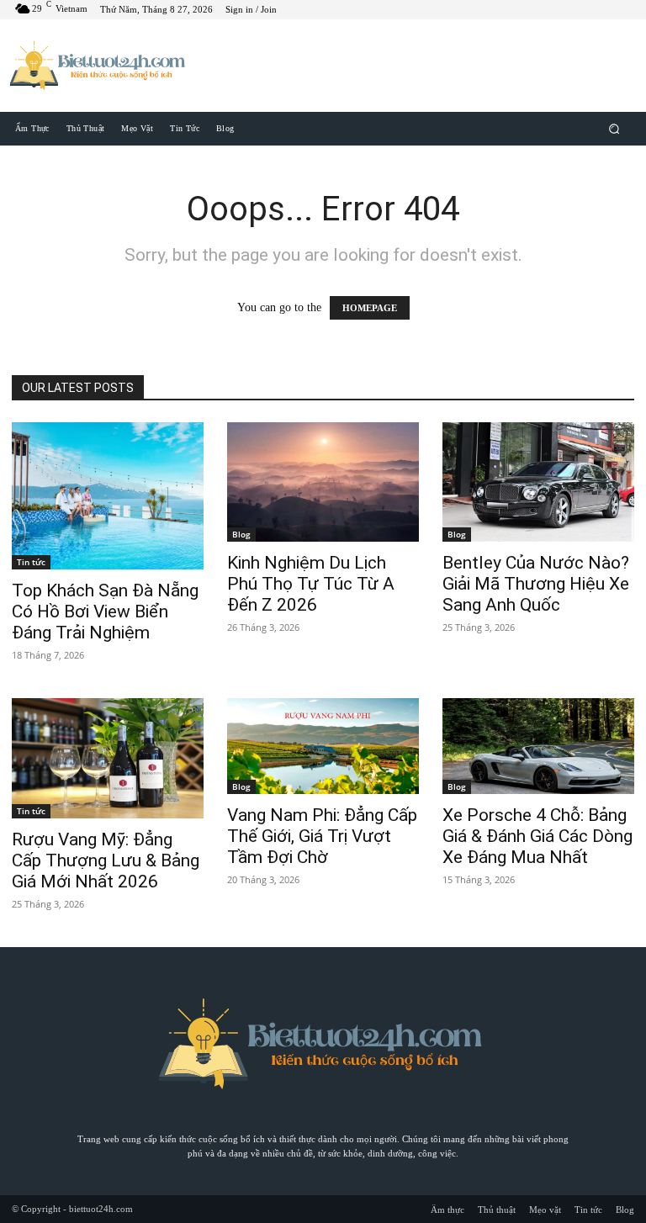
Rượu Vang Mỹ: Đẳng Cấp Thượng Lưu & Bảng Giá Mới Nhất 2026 (105, 860)
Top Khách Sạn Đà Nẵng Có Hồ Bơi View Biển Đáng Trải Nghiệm (105, 611)
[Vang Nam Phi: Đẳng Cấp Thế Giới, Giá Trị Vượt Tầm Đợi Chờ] (323, 746)
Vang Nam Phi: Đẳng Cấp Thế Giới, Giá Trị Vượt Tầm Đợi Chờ (322, 836)
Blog (241, 534)
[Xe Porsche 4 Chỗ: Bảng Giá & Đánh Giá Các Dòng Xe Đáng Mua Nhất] (538, 746)
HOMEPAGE (369, 308)
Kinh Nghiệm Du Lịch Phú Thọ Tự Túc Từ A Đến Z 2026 (310, 584)
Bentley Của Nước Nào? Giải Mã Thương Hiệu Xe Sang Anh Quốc (535, 584)
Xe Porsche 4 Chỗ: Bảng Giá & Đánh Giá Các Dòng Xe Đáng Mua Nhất (537, 836)
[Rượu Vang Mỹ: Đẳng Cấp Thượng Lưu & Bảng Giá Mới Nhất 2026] (108, 758)
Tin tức (31, 562)
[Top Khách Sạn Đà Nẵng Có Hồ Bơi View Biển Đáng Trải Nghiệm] (108, 496)
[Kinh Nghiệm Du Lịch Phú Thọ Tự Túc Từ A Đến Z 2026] (323, 482)
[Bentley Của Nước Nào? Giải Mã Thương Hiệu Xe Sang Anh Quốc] (538, 482)
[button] (614, 128)
